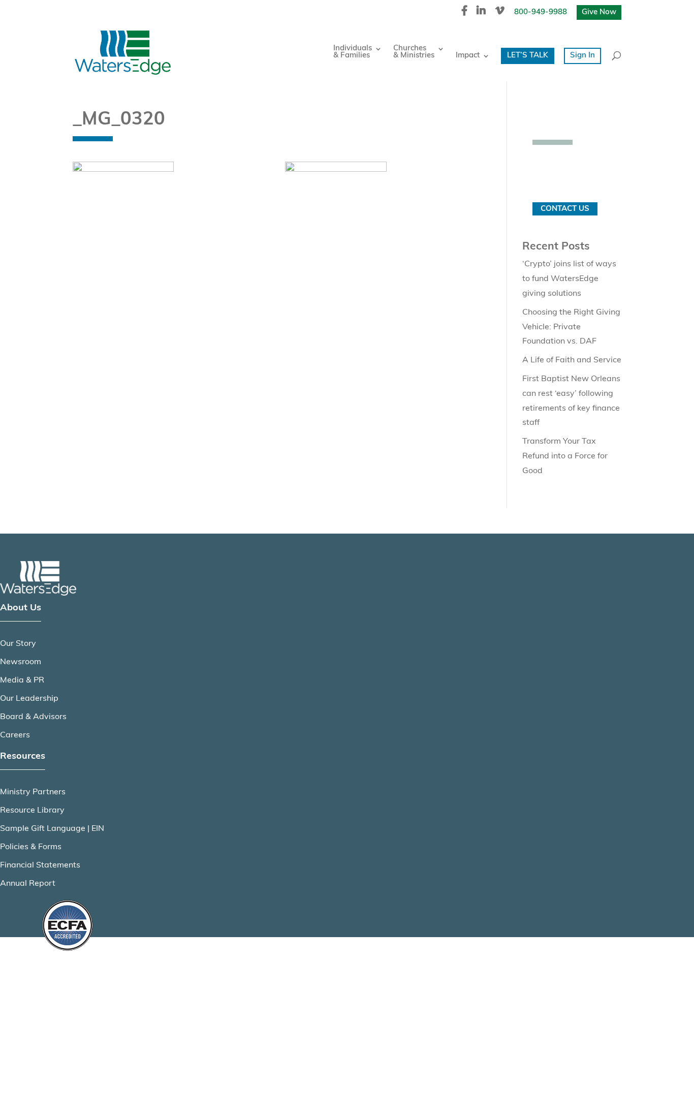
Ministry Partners (33, 792)
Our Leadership (29, 699)
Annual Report (27, 884)
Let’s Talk (527, 55)
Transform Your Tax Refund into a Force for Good (565, 456)
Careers (15, 735)
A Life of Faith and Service (571, 360)
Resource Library (32, 810)
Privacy (54, 1000)
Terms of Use (64, 1025)
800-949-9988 (540, 12)
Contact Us (565, 209)
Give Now (599, 12)
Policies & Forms (30, 847)
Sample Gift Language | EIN (52, 829)
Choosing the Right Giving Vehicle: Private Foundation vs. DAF (571, 327)
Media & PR (22, 680)
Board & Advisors (33, 717)
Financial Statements (40, 865)
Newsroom (20, 662)
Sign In (582, 55)
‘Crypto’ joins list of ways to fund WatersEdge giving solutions (569, 279)
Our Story (18, 644)
